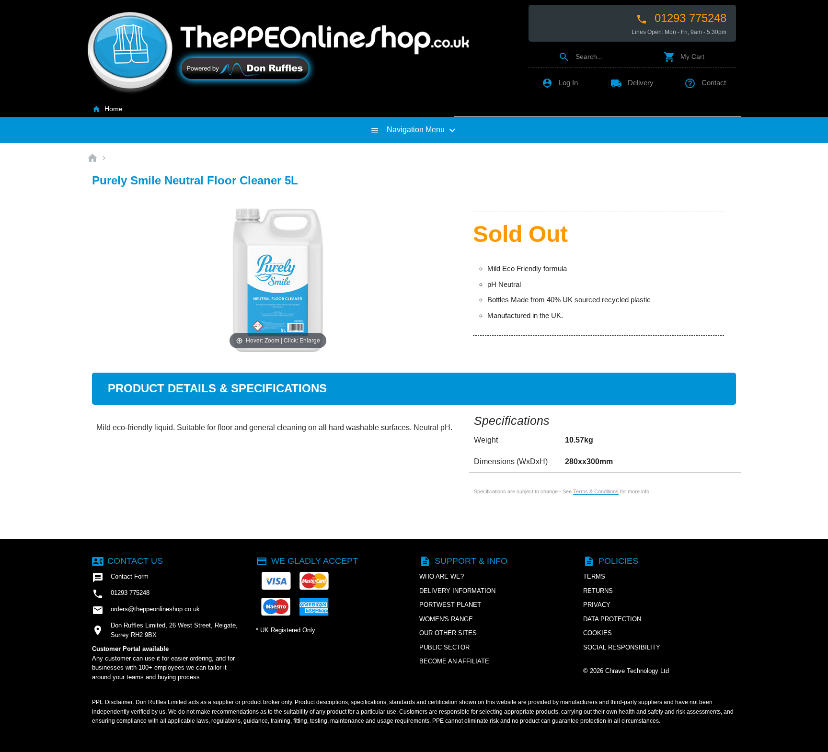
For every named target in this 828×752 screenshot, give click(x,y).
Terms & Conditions (596, 491)
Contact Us (127, 561)
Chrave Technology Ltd (637, 670)
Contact (705, 83)
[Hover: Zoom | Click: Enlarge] (278, 279)
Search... (580, 56)
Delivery (632, 83)
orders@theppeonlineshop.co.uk (146, 610)
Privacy (596, 604)
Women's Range (446, 619)
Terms (594, 576)
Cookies (597, 633)
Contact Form (120, 577)
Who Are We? (441, 576)
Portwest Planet (450, 604)
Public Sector (444, 647)
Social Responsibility (621, 647)
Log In (559, 83)
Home (107, 109)
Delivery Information (457, 590)
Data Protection (612, 619)
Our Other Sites (448, 633)
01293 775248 (681, 18)
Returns (598, 590)
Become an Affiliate (454, 661)
